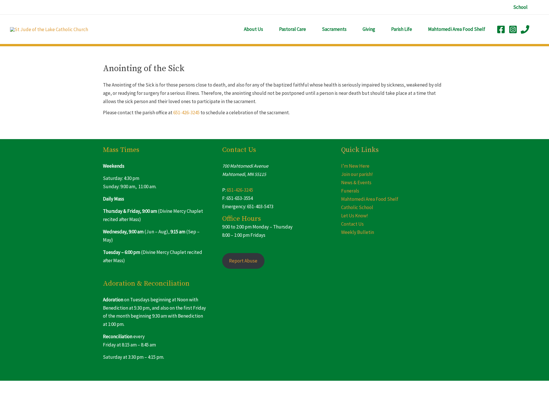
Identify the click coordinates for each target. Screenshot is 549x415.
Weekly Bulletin (357, 232)
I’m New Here (355, 166)
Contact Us (352, 224)
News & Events (356, 182)
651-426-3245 (186, 112)
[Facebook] (501, 29)
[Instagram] (513, 29)
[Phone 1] (525, 29)
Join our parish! (357, 174)
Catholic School (357, 207)
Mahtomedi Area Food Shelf (369, 199)
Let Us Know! (354, 215)
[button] (520, 7)
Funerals (350, 191)
